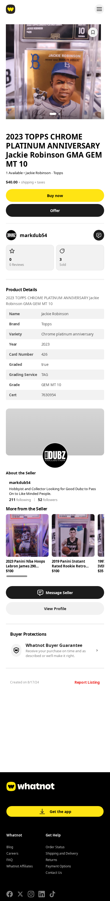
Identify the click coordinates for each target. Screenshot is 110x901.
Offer (55, 210)
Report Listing (87, 682)
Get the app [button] (60, 811)
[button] (98, 235)
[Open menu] (99, 9)
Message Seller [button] (59, 592)
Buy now (55, 195)
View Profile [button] (55, 608)
